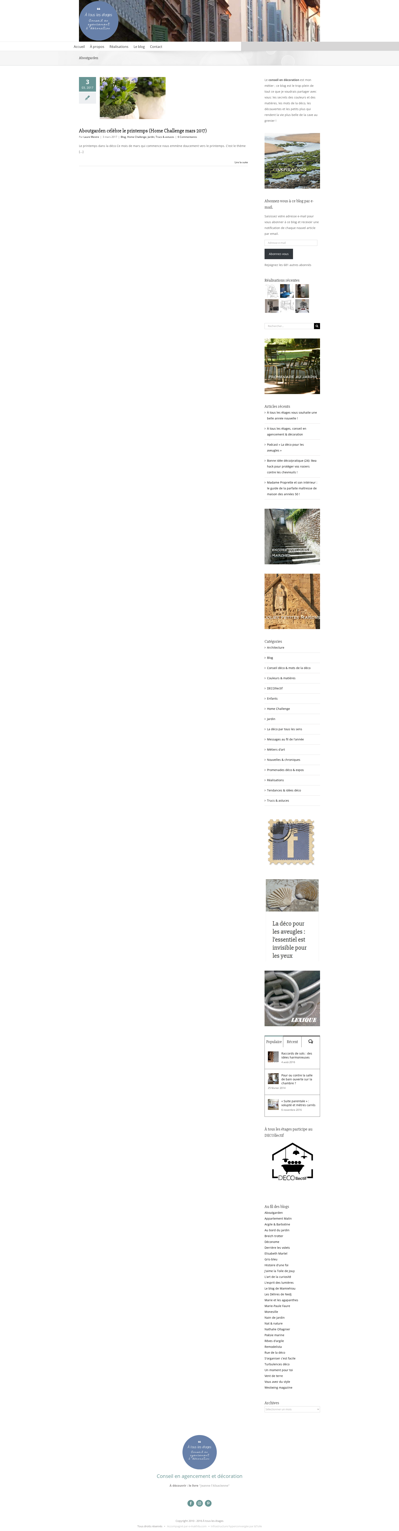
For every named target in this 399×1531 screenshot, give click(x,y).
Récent (292, 1041)
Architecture (275, 647)
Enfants (272, 698)
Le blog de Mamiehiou (280, 1288)
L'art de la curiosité (278, 1277)
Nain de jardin (275, 1318)
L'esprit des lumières (279, 1283)
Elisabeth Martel (276, 1253)
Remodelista (273, 1347)
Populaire (274, 1041)
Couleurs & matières (281, 678)
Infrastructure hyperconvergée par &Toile (236, 1526)
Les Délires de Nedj (278, 1294)
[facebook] (190, 1503)
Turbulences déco (277, 1364)
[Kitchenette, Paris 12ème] (272, 305)
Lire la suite (241, 162)
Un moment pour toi (279, 1370)
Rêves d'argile (274, 1341)
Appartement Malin (278, 1218)
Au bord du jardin (277, 1230)
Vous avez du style (277, 1382)
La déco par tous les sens (284, 729)
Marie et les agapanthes (281, 1300)
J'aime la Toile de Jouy (280, 1271)
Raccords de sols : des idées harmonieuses (296, 1055)
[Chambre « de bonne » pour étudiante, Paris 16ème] (272, 291)
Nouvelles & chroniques (283, 760)
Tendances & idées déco (284, 790)
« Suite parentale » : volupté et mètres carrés (298, 1103)
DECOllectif (275, 688)
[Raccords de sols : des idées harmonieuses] (273, 1054)
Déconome (272, 1242)
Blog (123, 137)
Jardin (151, 137)
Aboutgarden (274, 1213)
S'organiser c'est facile (280, 1358)
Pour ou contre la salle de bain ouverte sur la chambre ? (297, 1079)
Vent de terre (274, 1376)
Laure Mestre (91, 137)
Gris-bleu (271, 1259)
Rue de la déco (275, 1352)
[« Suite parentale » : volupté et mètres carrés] (273, 1102)
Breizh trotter (274, 1236)
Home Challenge (137, 137)
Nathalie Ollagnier (277, 1329)
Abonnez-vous (279, 254)
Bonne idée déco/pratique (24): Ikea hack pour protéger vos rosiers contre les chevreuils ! (291, 466)
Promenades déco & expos (285, 770)
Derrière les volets (277, 1248)
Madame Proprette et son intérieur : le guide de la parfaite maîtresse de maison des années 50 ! (292, 488)
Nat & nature (274, 1323)
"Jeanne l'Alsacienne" (214, 1485)
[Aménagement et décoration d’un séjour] (287, 305)
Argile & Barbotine (277, 1224)
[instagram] (199, 1503)
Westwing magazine (278, 1387)
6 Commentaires (187, 137)
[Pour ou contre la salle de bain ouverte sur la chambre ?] (273, 1076)
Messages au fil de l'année (285, 739)
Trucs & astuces (165, 137)
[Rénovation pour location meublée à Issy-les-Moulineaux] (302, 305)
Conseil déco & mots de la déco (288, 668)
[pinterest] (208, 1503)
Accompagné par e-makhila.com (186, 1526)
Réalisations (275, 780)
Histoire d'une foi (276, 1265)
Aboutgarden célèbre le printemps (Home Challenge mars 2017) (143, 131)
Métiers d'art (276, 749)
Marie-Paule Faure (277, 1306)
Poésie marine (274, 1335)
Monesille (271, 1312)
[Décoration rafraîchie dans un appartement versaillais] (287, 291)
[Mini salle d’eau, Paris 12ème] (302, 291)
